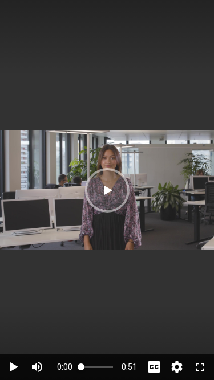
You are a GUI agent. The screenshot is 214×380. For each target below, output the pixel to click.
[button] (107, 190)
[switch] (37, 367)
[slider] (97, 366)
